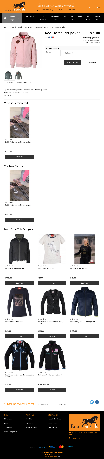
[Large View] (8, 75)
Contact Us (97, 18)
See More (19, 157)
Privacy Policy (52, 423)
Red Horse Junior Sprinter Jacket (82, 321)
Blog (65, 16)
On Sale (72, 18)
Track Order (8, 427)
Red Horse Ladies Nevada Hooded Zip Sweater (19, 376)
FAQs (6, 423)
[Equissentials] (15, 6)
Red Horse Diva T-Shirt (46, 268)
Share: (47, 37)
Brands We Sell (29, 16)
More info (96, 38)
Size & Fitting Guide (10, 432)
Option (48, 52)
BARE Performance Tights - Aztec (17, 142)
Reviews (20, 83)
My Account (8, 419)
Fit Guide (88, 18)
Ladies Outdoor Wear (42, 27)
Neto (59, 456)
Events (80, 16)
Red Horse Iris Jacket (58, 27)
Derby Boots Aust (55, 18)
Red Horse (28, 27)
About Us (29, 419)
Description (9, 83)
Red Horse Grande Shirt (14, 321)
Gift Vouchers (43, 18)
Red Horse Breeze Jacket (14, 268)
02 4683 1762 (76, 438)
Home (6, 27)
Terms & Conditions (54, 419)
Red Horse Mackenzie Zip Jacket (50, 375)
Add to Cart (73, 62)
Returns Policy (52, 427)
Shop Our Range (12, 18)
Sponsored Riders (31, 427)
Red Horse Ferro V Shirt (79, 268)
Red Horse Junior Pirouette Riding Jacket (50, 322)
